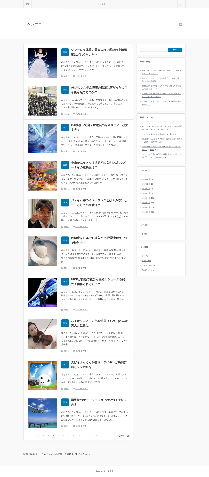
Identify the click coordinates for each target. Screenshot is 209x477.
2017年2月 (146, 184)
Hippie (171, 134)
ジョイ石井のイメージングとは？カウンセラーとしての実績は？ (99, 203)
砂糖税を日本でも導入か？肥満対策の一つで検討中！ (99, 240)
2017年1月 (146, 189)
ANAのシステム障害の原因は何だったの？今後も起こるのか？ (99, 90)
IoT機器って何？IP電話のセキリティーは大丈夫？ (99, 128)
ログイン (145, 256)
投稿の (146, 261)
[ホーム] (27, 4)
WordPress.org (148, 270)
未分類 (66, 76)
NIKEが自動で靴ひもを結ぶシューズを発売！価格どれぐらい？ (98, 282)
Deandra (158, 157)
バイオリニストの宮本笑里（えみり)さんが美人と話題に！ (99, 323)
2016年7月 (146, 193)
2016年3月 (146, 203)
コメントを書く (81, 76)
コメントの (148, 265)
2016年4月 (146, 198)
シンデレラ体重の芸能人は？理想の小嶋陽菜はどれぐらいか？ (99, 52)
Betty (163, 129)
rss (180, 24)
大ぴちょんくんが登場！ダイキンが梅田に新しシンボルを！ (99, 365)
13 (91, 435)
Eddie (152, 150)
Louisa (156, 142)
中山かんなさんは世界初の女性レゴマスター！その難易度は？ (99, 165)
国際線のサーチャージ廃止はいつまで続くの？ (99, 402)
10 (79, 435)
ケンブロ (34, 24)
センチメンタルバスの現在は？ (154, 134)
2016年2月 (146, 207)
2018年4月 (146, 179)
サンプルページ (104, 4)
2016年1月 (146, 212)
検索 (185, 1)
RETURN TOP (123, 436)
